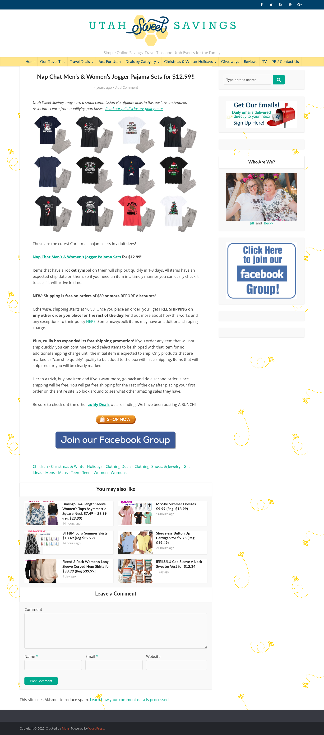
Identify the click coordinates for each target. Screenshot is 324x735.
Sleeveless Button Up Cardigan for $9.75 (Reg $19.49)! (175, 538)
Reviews (250, 62)
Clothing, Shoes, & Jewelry (157, 466)
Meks (65, 728)
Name (31, 656)
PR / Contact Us (285, 62)
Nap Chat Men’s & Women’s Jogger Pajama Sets (77, 257)
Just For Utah (109, 62)
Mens (50, 472)
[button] (191, 120)
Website (153, 656)
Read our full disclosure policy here (134, 108)
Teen (75, 472)
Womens (119, 472)
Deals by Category (140, 62)
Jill (252, 223)
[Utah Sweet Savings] (162, 31)
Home (30, 62)
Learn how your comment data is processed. (130, 699)
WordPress (96, 728)
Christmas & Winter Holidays (188, 62)
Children (40, 466)
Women (101, 472)
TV (264, 62)
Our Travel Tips (52, 62)
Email (91, 656)
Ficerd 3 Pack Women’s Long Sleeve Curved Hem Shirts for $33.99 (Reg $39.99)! (86, 566)
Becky (268, 223)
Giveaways (230, 62)
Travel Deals (80, 62)
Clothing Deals (118, 466)
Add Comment (126, 87)
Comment (33, 609)
